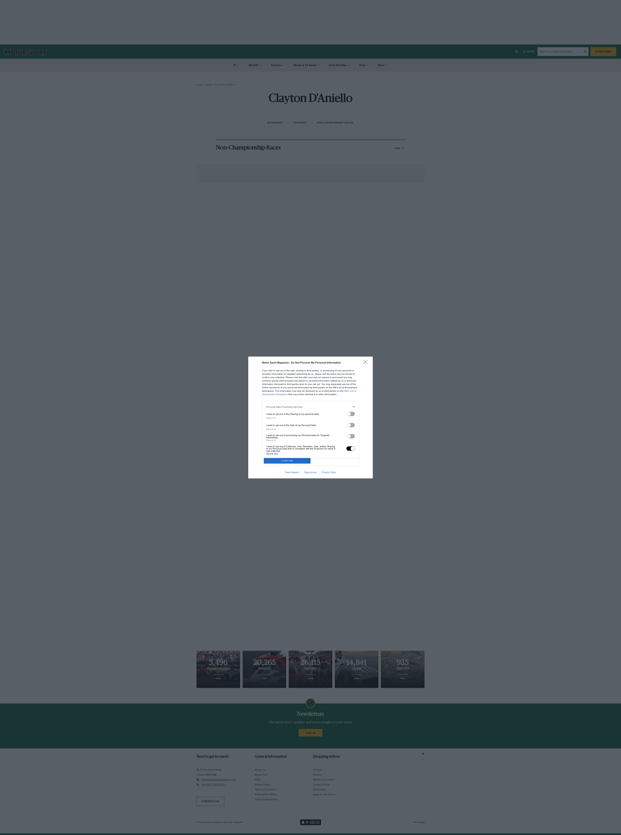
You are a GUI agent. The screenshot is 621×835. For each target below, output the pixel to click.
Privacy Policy (329, 472)
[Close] (366, 363)
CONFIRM (287, 461)
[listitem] (310, 407)
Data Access (310, 472)
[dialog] (310, 417)
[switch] (350, 414)
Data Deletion (292, 472)
